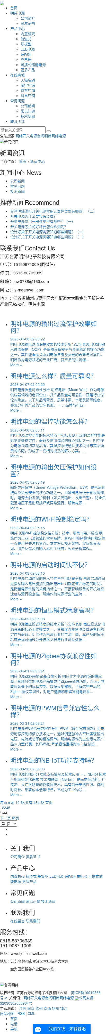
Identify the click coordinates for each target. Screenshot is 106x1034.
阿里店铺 (28, 95)
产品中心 (17, 28)
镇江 (63, 1008)
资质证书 (28, 23)
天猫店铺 (28, 80)
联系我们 (33, 920)
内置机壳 (28, 33)
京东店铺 (28, 90)
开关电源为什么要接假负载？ (33, 216)
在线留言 (18, 920)
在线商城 (17, 74)
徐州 (39, 1008)
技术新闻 (28, 116)
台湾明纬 (44, 135)
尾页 (15, 817)
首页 (13, 7)
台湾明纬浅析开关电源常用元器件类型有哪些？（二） (53, 211)
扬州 (55, 1008)
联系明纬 (17, 121)
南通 (47, 1008)
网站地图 (7, 1013)
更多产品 (28, 69)
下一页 (5, 817)
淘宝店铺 (28, 85)
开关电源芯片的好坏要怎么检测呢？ (39, 226)
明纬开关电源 (26, 135)
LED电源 (28, 49)
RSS (21, 1013)
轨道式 (26, 38)
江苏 (22, 1008)
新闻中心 (37, 161)
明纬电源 (17, 12)
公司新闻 (28, 105)
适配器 (26, 54)
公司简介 (28, 18)
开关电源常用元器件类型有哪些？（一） (42, 221)
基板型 (26, 43)
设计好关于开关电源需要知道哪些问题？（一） (48, 231)
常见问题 (17, 100)
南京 (30, 1008)
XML (31, 1013)
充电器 (26, 59)
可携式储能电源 (33, 64)
